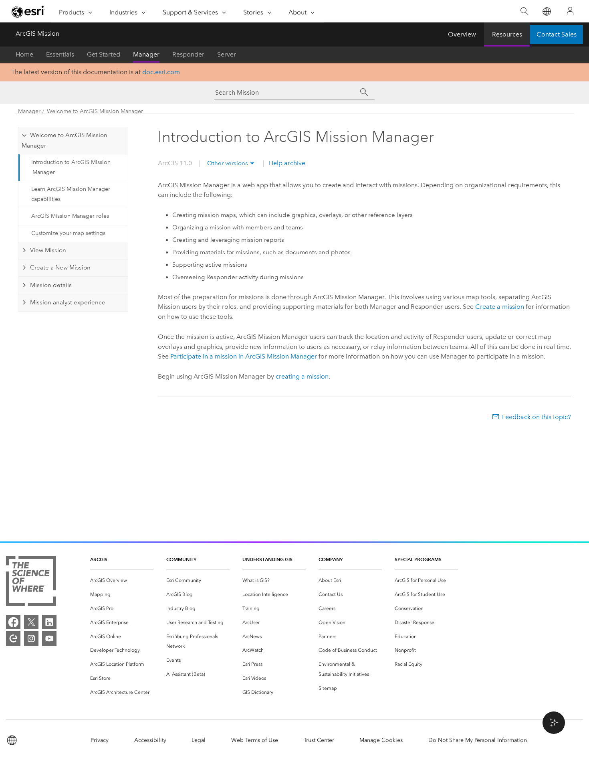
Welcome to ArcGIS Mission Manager (95, 111)
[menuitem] (121, 581)
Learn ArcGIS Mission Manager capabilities (70, 194)
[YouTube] (49, 638)
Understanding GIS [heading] (267, 559)
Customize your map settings (68, 233)
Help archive (286, 163)
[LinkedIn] (49, 622)
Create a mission (499, 306)
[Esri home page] (28, 11)
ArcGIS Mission (37, 33)
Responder (188, 54)
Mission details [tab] (51, 285)
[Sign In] (570, 11)
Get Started (103, 54)
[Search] (524, 11)
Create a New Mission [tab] (60, 267)
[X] (31, 622)
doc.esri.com (161, 72)
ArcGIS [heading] (98, 559)
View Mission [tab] (48, 250)
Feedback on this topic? (536, 417)
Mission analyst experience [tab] (67, 302)
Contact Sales (557, 34)
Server (226, 54)
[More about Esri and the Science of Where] (31, 582)
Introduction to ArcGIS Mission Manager (71, 167)
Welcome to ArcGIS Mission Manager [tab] (64, 140)
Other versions (227, 163)
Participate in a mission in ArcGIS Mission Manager (243, 356)
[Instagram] (31, 638)
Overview (462, 34)
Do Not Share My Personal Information (477, 740)
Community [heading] (181, 559)
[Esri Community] (13, 638)
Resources (507, 34)
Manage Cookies (381, 740)
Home (24, 54)
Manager (146, 54)
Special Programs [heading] (418, 559)
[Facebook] (13, 622)
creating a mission (302, 376)
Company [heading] (331, 559)
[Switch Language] (546, 11)
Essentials (60, 54)
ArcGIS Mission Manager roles (70, 216)
